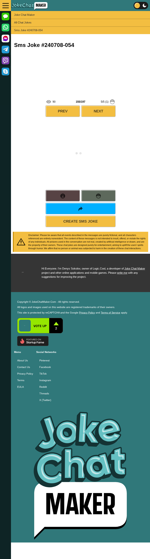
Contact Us (23, 366)
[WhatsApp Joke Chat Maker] (5, 27)
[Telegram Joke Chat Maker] (5, 49)
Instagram (45, 380)
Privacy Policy (87, 312)
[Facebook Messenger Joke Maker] (5, 38)
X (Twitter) (45, 399)
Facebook (45, 366)
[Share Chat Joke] (80, 208)
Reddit (43, 386)
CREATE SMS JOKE (80, 221)
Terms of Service (110, 312)
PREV (63, 111)
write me (122, 272)
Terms (20, 380)
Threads (44, 393)
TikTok (43, 373)
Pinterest (44, 360)
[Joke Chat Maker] (29, 5)
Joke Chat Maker (24, 14)
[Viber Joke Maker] (5, 60)
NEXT (98, 111)
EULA (20, 386)
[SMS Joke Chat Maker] (5, 16)
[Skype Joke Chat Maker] (5, 71)
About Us (22, 360)
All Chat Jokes (22, 22)
